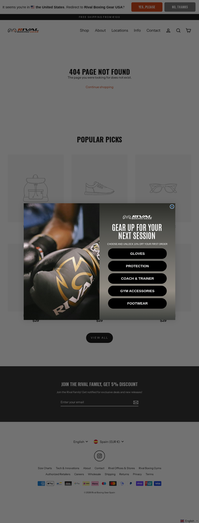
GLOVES (137, 254)
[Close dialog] (172, 206)
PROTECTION (137, 266)
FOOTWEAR (137, 303)
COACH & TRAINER (137, 278)
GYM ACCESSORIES (137, 291)
